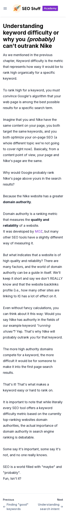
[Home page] (35, 8)
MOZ (39, 231)
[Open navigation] (5, 8)
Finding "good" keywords (17, 507)
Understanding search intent (48, 507)
